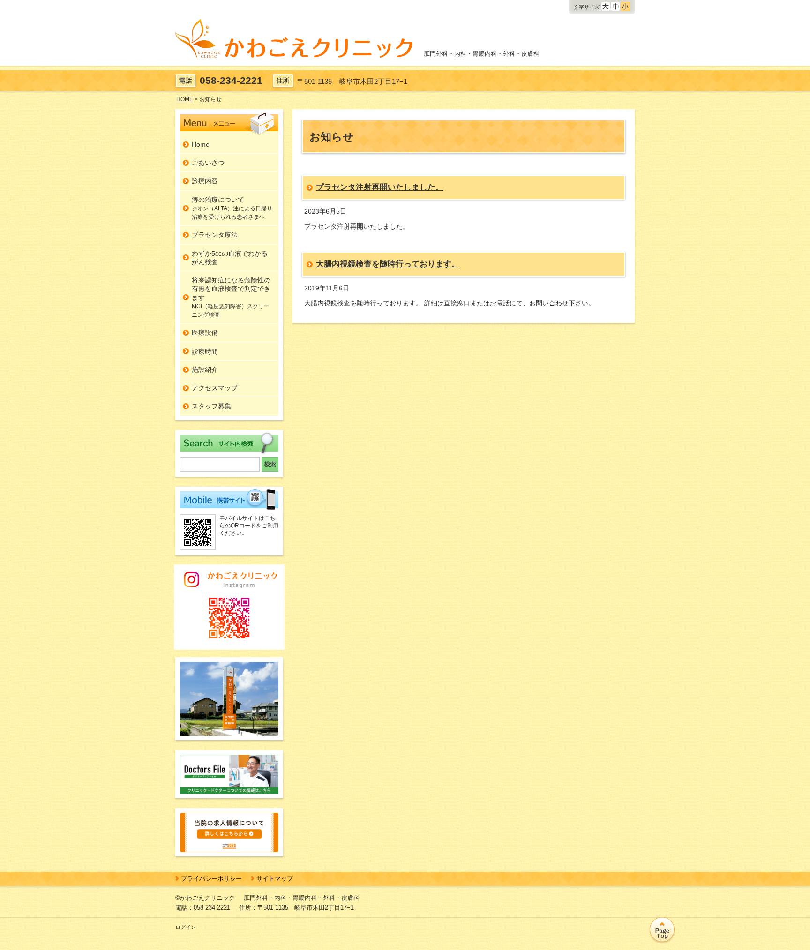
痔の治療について (232, 208)
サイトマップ (274, 878)
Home (201, 144)
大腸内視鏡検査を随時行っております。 (387, 263)
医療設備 (205, 332)
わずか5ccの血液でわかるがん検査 (230, 258)
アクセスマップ (215, 388)
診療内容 (205, 181)
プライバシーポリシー (211, 878)
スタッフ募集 (211, 406)
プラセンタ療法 (215, 234)
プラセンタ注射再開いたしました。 (379, 187)
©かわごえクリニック (205, 897)
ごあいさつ (208, 162)
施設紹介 (205, 369)
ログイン (185, 927)
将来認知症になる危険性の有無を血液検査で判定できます (231, 297)
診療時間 (205, 351)
